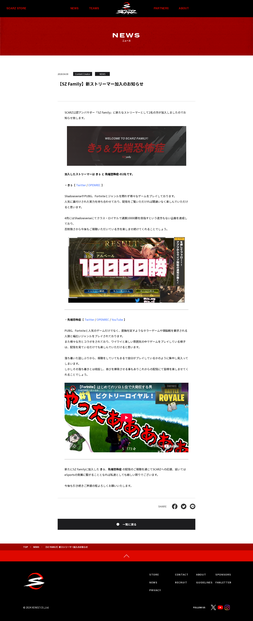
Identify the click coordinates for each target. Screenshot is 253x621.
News (36, 546)
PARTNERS (161, 8)
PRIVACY (155, 590)
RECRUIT (181, 582)
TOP (25, 546)
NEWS (75, 8)
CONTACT (181, 574)
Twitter (81, 185)
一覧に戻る (130, 524)
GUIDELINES (204, 582)
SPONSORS (223, 574)
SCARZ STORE (16, 8)
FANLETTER (223, 582)
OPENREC (94, 185)
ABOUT (184, 8)
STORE (154, 574)
